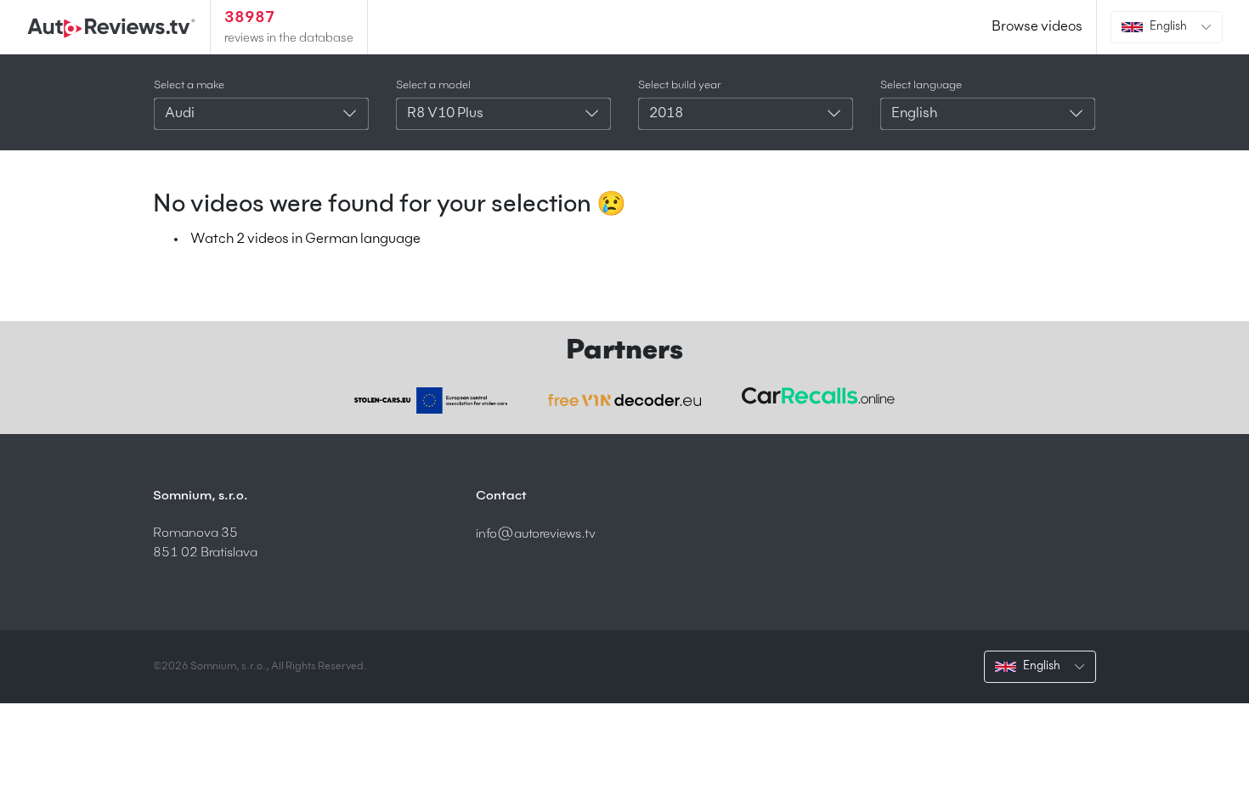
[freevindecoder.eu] (624, 400)
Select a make (189, 85)
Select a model (433, 85)
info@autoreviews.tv (536, 533)
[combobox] (261, 114)
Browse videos (1037, 27)
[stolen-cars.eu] (430, 400)
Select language (921, 85)
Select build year (679, 85)
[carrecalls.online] (818, 395)
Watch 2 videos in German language (305, 239)
